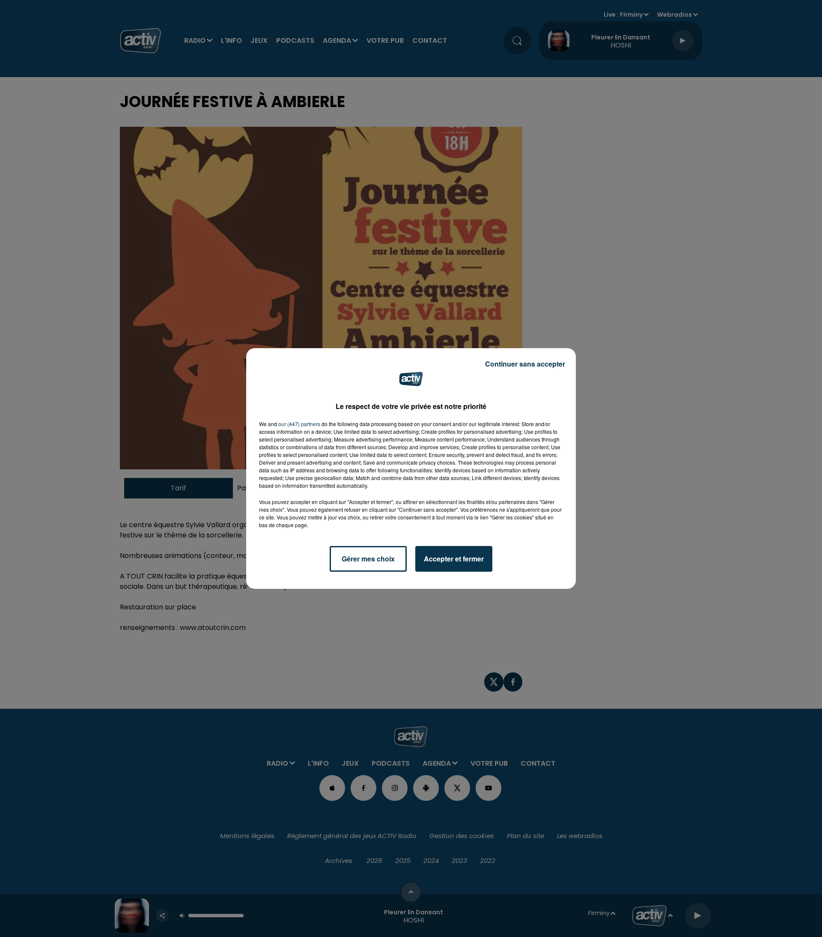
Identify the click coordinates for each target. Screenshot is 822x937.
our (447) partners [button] (299, 423)
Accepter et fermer (454, 559)
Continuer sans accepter (525, 364)
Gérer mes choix (368, 559)
